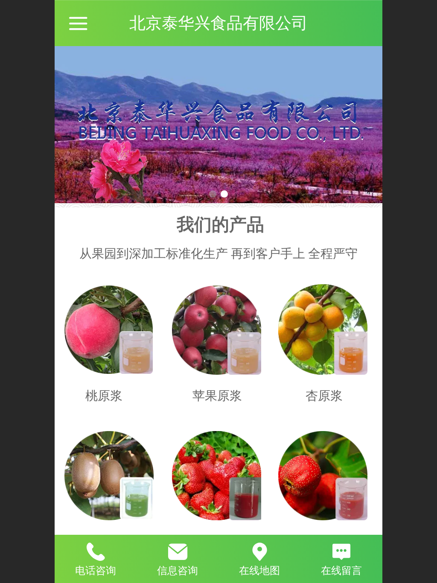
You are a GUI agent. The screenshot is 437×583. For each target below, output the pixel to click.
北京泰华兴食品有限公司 (218, 23)
